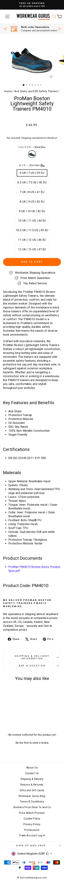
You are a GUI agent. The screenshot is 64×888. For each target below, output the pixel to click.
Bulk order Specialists (35, 27)
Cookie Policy (32, 818)
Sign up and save (31, 845)
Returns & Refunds (32, 784)
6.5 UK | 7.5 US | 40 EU (32, 182)
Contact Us (32, 773)
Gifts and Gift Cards (32, 790)
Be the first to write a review (32, 742)
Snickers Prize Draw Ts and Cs (32, 807)
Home (8, 91)
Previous (5, 28)
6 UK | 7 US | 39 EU (32, 173)
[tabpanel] (34, 28)
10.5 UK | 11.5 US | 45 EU (32, 230)
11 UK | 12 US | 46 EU (32, 239)
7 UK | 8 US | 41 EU (32, 192)
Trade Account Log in (32, 835)
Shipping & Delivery (31, 779)
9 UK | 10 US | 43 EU (32, 211)
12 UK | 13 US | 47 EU (32, 249)
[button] (32, 742)
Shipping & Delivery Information (32, 657)
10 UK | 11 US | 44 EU (32, 220)
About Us (32, 767)
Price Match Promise (32, 812)
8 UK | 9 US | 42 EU (32, 201)
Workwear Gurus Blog (32, 796)
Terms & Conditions (32, 801)
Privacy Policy (31, 824)
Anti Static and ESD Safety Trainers (36, 91)
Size (29, 165)
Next (59, 28)
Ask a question (32, 665)
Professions (31, 830)
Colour (32, 147)
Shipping (26, 138)
